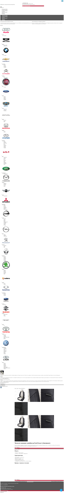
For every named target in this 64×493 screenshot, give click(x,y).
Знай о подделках (4, 12)
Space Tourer (5, 77)
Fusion (5, 97)
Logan (5, 259)
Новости (3, 19)
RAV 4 (5, 338)
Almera (5, 218)
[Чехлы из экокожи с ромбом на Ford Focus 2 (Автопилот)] (21, 401)
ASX (4, 205)
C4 (4, 76)
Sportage (5, 162)
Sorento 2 (5, 163)
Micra (4, 220)
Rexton (5, 295)
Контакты (3, 13)
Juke (4, 219)
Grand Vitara (5, 314)
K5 (4, 159)
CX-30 (5, 184)
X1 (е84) (5, 55)
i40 (4, 143)
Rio (4, 161)
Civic (4, 131)
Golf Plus (5, 350)
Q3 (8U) (5, 35)
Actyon (5, 293)
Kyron (5, 294)
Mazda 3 (5, 183)
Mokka (5, 235)
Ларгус (5, 366)
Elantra (5, 142)
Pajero (5, 208)
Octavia (5, 272)
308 (4, 246)
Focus (4, 96)
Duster (5, 257)
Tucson (5, 147)
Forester (5, 304)
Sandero (5, 260)
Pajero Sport (5, 209)
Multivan (5, 351)
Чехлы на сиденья (4, 15)
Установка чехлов (4, 9)
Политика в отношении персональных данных (7, 486)
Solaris (5, 146)
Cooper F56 (5, 195)
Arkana (5, 256)
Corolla (5, 336)
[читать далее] (4, 378)
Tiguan (5, 353)
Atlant (5, 284)
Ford (15, 388)
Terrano (5, 223)
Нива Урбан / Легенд (7, 367)
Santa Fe (5, 145)
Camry (5, 335)
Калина (5, 365)
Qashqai (5, 222)
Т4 (4, 325)
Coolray (5, 109)
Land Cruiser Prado (6, 337)
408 (4, 247)
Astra (4, 234)
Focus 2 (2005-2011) (22, 388)
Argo (4, 283)
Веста (5, 363)
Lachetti (5, 66)
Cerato (5, 158)
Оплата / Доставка (5, 10)
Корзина (1, 492)
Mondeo (5, 98)
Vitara (4, 315)
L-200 (5, 206)
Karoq (5, 271)
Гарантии (3, 11)
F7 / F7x (5, 120)
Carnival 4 (5, 157)
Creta (4, 141)
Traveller (5, 245)
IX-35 (4, 144)
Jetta (4, 349)
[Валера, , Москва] (2, 374)
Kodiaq (5, 270)
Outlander (5, 207)
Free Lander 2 (6, 173)
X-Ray (5, 368)
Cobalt (5, 64)
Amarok (5, 348)
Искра (5, 364)
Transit (5, 99)
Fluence (5, 258)
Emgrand (5, 110)
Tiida (4, 224)
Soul (4, 164)
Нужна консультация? (3, 491)
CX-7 (4, 186)
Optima (5, 160)
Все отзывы (2, 385)
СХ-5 (4, 185)
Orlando (5, 67)
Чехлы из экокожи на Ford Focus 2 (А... (21, 481)
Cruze (4, 65)
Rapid (4, 273)
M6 (4, 121)
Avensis (5, 334)
